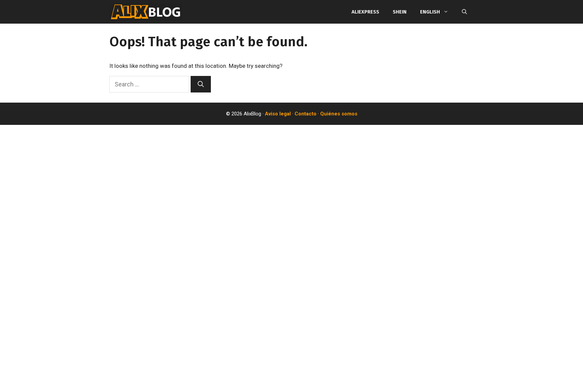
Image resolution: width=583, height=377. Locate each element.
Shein (400, 12)
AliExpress (365, 12)
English (430, 12)
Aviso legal (278, 114)
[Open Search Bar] (464, 12)
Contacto (305, 114)
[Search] (201, 84)
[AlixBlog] (145, 12)
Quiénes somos (338, 114)
